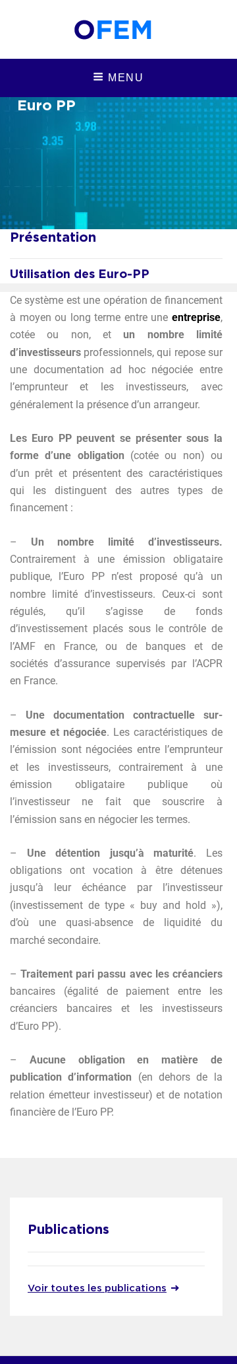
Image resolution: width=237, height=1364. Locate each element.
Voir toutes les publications (97, 1288)
